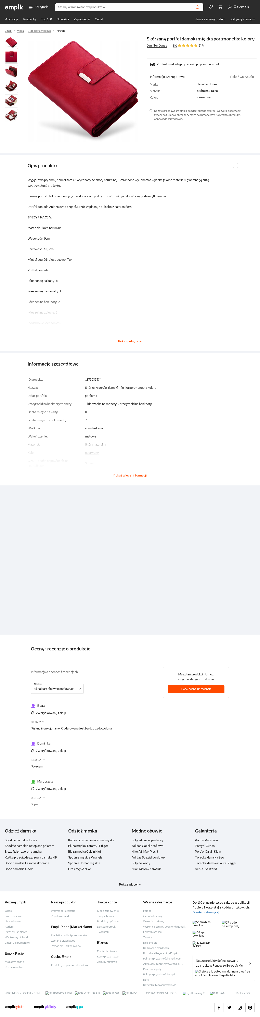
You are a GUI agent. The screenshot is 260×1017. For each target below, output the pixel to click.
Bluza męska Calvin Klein (85, 851)
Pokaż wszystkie (242, 76)
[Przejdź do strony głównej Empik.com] (14, 7)
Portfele (60, 31)
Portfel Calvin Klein (208, 851)
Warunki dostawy (153, 921)
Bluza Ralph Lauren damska (23, 851)
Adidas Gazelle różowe (148, 846)
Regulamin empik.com (156, 948)
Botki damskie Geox (19, 869)
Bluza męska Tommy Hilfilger (88, 846)
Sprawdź (91, 463)
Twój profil (103, 932)
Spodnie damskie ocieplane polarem (29, 846)
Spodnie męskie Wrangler (86, 857)
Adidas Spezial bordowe (148, 857)
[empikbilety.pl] (45, 1007)
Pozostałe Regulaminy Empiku (161, 953)
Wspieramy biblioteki (17, 937)
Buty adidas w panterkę (147, 840)
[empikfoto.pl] (14, 1007)
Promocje (11, 19)
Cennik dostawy (152, 916)
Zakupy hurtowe (107, 962)
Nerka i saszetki (206, 869)
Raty (146, 980)
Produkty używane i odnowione (69, 965)
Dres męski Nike (79, 869)
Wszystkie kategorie (63, 911)
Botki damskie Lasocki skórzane (27, 863)
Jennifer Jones (157, 45)
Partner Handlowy (16, 932)
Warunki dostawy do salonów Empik (164, 927)
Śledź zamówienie (108, 911)
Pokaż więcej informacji (130, 475)
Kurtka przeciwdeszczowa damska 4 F (31, 857)
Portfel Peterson (206, 840)
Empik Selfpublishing (17, 943)
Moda (20, 31)
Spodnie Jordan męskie (84, 863)
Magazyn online (14, 962)
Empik (8, 31)
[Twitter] (229, 1007)
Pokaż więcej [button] (128, 884)
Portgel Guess (205, 846)
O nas (8, 911)
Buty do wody (141, 863)
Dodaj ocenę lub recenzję (196, 689)
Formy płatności (152, 932)
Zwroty (147, 937)
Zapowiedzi (82, 19)
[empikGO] (74, 1007)
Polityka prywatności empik (159, 974)
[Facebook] (218, 1007)
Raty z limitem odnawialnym (159, 985)
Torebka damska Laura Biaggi (215, 863)
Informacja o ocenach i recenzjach (54, 672)
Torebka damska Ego (209, 857)
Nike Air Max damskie (147, 869)
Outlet (99, 19)
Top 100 (46, 19)
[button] (83, 91)
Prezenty (29, 19)
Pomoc (147, 911)
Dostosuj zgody (152, 969)
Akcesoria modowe (39, 31)
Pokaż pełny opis (130, 341)
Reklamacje (150, 943)
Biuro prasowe (13, 916)
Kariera (9, 927)
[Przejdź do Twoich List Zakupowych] (210, 6)
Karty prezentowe (107, 956)
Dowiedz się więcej (206, 912)
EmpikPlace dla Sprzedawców (69, 935)
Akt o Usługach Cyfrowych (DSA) (163, 964)
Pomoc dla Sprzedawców (66, 946)
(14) (201, 45)
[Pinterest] (250, 1007)
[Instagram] (239, 1007)
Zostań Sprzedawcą (63, 941)
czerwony (92, 452)
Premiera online (14, 967)
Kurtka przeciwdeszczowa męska (91, 840)
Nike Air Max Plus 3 (145, 851)
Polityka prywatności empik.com (162, 958)
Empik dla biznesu (107, 951)
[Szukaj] (197, 7)
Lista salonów (13, 921)
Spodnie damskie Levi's (21, 840)
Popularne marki (60, 916)
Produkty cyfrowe (107, 921)
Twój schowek (105, 916)
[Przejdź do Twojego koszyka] (221, 6)
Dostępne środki (106, 927)
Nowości (63, 19)
